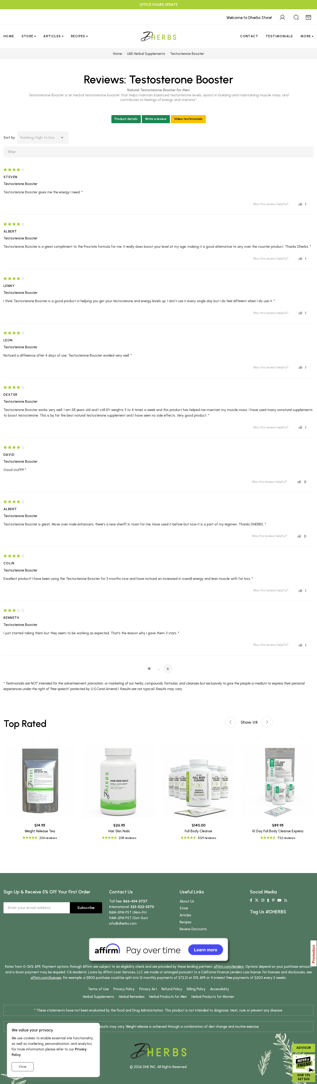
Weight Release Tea (40, 831)
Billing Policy (196, 989)
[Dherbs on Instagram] (262, 900)
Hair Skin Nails (119, 831)
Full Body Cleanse (198, 831)
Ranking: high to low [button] (37, 137)
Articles (52, 36)
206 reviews (48, 838)
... (158, 668)
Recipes (78, 36)
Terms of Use (98, 989)
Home (8, 36)
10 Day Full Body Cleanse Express (278, 831)
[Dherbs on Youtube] (279, 900)
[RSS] (285, 900)
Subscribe (86, 907)
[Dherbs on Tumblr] (268, 900)
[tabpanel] (198, 793)
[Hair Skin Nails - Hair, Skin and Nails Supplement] (119, 781)
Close (22, 1066)
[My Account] (282, 17)
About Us (187, 901)
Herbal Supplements (98, 997)
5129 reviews (207, 838)
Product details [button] (126, 119)
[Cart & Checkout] (308, 17)
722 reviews (286, 838)
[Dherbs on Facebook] (251, 900)
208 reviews (127, 838)
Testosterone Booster (181, 79)
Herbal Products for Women (212, 997)
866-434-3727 (135, 901)
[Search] (296, 17)
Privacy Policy (124, 989)
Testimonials (279, 36)
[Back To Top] (304, 13)
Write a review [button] (156, 119)
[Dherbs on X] (257, 900)
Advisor (303, 1048)
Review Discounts (193, 929)
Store (27, 36)
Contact (249, 36)
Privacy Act (148, 989)
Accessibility (219, 989)
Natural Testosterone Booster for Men (158, 90)
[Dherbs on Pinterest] (273, 900)
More (306, 36)
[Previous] (149, 668)
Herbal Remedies (132, 997)
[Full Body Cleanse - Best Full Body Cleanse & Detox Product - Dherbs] (198, 781)
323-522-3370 (142, 907)
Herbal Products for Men (168, 997)
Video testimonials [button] (188, 119)
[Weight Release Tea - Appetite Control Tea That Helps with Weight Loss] (39, 781)
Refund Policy (172, 989)
